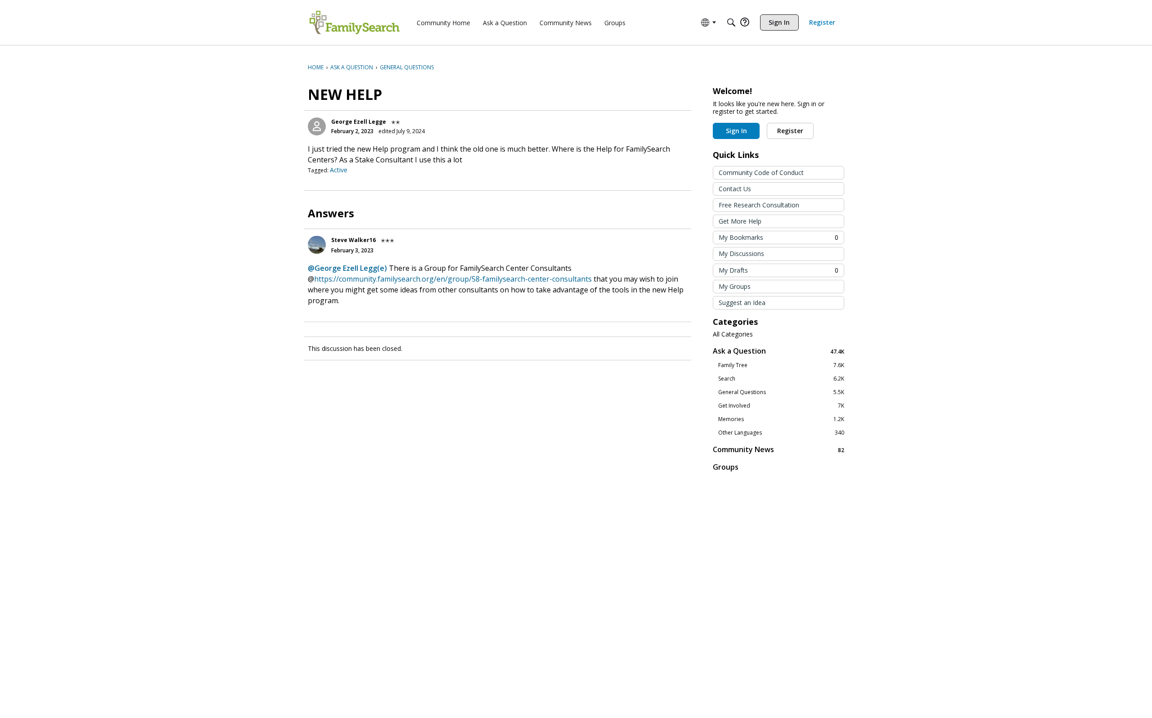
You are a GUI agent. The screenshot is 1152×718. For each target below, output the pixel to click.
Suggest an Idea (742, 302)
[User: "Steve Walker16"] (317, 245)
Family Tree (781, 365)
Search (781, 379)
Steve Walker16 (353, 240)
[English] (355, 22)
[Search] (731, 22)
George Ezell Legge (358, 122)
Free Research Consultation (759, 205)
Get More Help (740, 221)
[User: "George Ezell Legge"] (317, 126)
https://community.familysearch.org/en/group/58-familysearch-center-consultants (453, 279)
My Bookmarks (778, 237)
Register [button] (790, 130)
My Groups (735, 286)
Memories (781, 419)
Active (338, 170)
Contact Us (735, 188)
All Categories (733, 334)
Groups (725, 466)
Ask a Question (778, 351)
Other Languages (781, 433)
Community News (778, 449)
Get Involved (781, 406)
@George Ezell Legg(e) (347, 268)
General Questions (781, 392)
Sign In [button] (736, 130)
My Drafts (778, 270)
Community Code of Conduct (761, 172)
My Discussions (741, 253)
